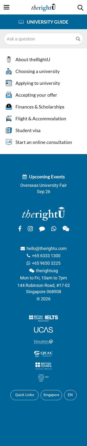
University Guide (47, 22)
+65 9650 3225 (46, 263)
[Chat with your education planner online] (42, 228)
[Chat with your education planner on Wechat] (66, 228)
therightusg (47, 270)
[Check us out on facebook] (20, 228)
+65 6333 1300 (46, 255)
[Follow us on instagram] (30, 228)
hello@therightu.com (47, 248)
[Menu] (6, 7)
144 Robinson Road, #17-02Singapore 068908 (43, 288)
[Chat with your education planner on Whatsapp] (53, 228)
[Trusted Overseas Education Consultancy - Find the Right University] (43, 213)
